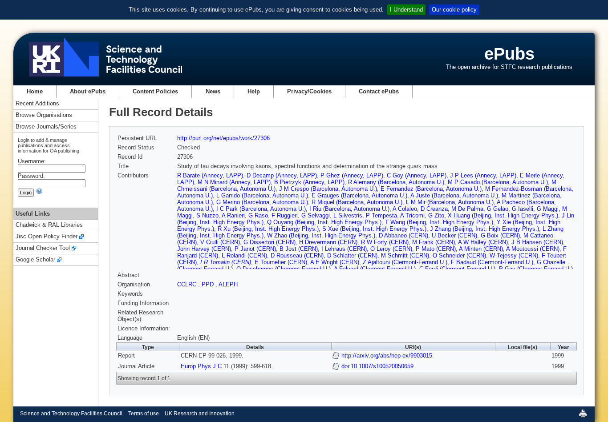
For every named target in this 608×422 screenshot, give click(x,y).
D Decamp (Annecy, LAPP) (282, 175)
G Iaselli (522, 208)
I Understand (406, 9)
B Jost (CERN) (299, 248)
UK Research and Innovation (200, 413)
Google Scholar (35, 260)
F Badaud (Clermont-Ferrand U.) (492, 262)
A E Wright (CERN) (334, 262)
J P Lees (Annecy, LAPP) (483, 175)
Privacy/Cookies (309, 91)
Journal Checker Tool (43, 248)
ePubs (509, 53)
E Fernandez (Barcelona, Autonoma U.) (431, 188)
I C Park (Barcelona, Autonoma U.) (261, 208)
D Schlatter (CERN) (352, 255)
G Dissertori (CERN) (269, 242)
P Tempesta (381, 215)
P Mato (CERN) (436, 248)
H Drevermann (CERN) (328, 242)
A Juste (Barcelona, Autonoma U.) (454, 195)
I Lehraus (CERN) (344, 248)
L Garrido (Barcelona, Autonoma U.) (262, 195)
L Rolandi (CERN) (244, 255)
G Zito (436, 215)
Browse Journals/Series (46, 127)
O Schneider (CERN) (459, 255)
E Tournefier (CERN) (281, 262)
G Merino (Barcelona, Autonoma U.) (262, 202)
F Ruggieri (285, 215)
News (213, 91)
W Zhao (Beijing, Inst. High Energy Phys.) (321, 235)
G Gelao (497, 208)
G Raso (258, 215)
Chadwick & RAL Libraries (49, 225)
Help (253, 91)
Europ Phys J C (201, 366)
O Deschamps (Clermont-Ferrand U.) (283, 268)
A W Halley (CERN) (483, 242)
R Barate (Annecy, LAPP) (210, 175)
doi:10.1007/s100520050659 (377, 366)
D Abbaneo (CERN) (403, 235)
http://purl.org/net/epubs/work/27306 (223, 138)
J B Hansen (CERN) (537, 242)
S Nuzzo (207, 215)
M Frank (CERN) (433, 242)
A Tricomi (412, 215)
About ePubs (87, 91)
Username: (32, 161)
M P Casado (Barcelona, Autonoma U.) (498, 182)
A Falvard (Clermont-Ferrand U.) (375, 268)
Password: (31, 176)
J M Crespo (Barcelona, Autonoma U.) (328, 188)
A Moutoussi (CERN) (532, 248)
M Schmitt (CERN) (405, 255)
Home (35, 91)
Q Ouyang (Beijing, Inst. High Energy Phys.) (324, 222)
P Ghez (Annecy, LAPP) (351, 175)
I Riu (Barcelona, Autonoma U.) (349, 208)
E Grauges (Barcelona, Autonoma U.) (359, 195)
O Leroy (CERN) (391, 248)
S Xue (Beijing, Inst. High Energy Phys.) (374, 228)
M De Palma (467, 208)
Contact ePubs (379, 91)
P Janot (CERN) (255, 248)
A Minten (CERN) (481, 248)
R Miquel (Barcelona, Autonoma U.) (357, 202)
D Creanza (434, 208)
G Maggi (548, 208)
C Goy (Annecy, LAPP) (416, 175)
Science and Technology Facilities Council (71, 413)
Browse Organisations (44, 115)
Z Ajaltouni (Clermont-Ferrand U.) (405, 262)
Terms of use (143, 413)
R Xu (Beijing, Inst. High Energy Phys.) (268, 228)
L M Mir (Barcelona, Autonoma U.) (450, 202)
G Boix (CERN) (500, 235)
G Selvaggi (315, 215)
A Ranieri (233, 215)
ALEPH (228, 284)
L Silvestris (347, 215)
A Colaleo (405, 208)
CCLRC (187, 284)
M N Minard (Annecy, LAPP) (234, 182)
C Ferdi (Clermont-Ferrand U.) (457, 268)
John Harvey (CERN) (204, 248)
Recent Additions (37, 103)
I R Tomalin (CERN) (225, 262)
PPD (208, 284)
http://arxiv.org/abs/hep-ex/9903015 (386, 355)
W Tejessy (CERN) (514, 255)
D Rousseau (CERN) (297, 255)
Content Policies (155, 91)
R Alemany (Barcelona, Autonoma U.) (396, 182)
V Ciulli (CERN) (220, 242)
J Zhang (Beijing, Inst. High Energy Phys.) (484, 228)
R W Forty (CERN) (385, 242)
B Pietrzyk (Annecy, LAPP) (309, 182)
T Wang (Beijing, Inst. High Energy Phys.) (439, 222)
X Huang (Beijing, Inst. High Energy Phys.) (503, 215)
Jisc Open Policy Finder (46, 236)
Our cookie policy (454, 9)
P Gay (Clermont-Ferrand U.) (536, 268)
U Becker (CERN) (454, 235)
